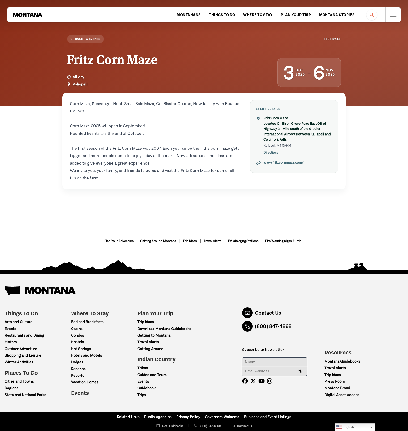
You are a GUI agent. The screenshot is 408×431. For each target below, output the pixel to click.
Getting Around (150, 348)
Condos (77, 335)
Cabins (77, 328)
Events (10, 328)
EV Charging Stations (243, 241)
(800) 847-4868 (273, 326)
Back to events (88, 39)
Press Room (334, 381)
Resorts (77, 375)
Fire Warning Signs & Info (283, 241)
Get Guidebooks (172, 426)
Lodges (77, 362)
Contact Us (268, 313)
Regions (11, 388)
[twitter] (253, 381)
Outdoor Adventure (21, 348)
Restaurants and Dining (24, 335)
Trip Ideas (190, 241)
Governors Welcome (222, 416)
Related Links (128, 416)
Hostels (77, 342)
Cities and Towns (19, 381)
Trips (141, 395)
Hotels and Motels (86, 355)
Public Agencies (158, 416)
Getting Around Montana (158, 241)
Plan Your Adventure (119, 241)
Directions (271, 152)
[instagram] (269, 381)
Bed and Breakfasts (87, 322)
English (348, 427)
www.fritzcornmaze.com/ (284, 162)
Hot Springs (81, 348)
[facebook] (245, 381)
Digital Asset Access (341, 395)
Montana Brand (337, 388)
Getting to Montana (153, 335)
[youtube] (261, 381)
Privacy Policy (188, 416)
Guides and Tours (152, 374)
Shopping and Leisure (23, 355)
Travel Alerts (213, 241)
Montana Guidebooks (342, 361)
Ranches (78, 369)
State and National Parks (25, 395)
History (11, 342)
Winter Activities (19, 362)
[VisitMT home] (27, 15)
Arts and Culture (19, 322)
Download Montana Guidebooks (164, 328)
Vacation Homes (84, 382)
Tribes (142, 368)
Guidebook (146, 388)
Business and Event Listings (267, 416)
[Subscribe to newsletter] (300, 371)
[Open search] (371, 14)
